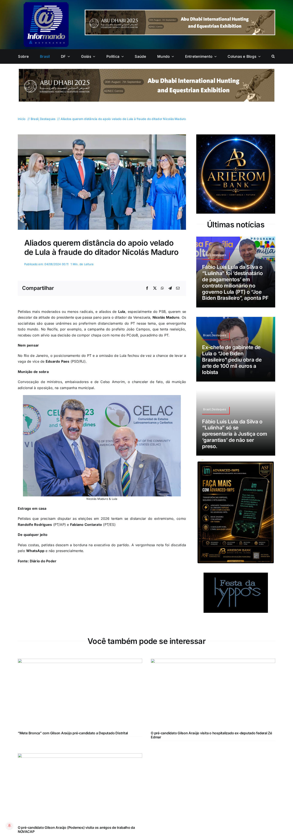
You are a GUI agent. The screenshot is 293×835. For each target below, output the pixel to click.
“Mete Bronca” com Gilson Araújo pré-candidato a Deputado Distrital (73, 733)
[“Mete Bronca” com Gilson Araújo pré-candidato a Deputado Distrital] (80, 661)
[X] (155, 288)
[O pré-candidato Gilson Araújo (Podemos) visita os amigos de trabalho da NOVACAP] (80, 756)
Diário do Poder (43, 561)
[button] (273, 56)
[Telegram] (170, 288)
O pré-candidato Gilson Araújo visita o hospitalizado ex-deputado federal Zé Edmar (211, 735)
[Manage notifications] (9, 825)
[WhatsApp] (162, 288)
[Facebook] (147, 288)
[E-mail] (178, 288)
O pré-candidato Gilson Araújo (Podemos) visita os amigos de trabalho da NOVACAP (76, 829)
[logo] (46, 4)
